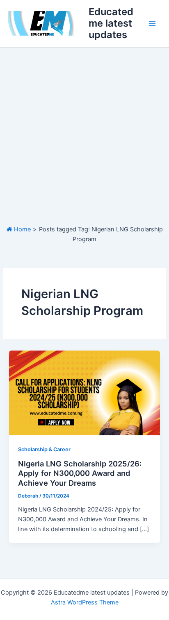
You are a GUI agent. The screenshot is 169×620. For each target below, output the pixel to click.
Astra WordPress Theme (85, 602)
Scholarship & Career (44, 449)
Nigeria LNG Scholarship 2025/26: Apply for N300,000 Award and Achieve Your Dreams (80, 473)
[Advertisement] (84, 136)
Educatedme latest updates (111, 23)
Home (21, 229)
